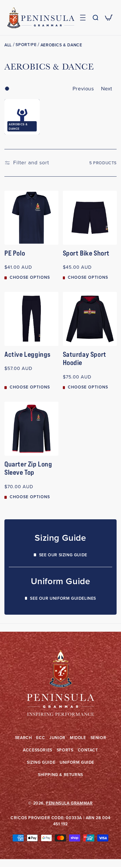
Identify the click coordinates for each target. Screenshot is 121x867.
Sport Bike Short (86, 253)
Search (23, 738)
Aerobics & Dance (61, 45)
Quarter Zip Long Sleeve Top (28, 468)
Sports (65, 750)
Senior (98, 738)
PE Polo (14, 253)
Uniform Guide (77, 762)
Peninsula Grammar (69, 803)
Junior (57, 738)
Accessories (37, 750)
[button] (82, 17)
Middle (78, 738)
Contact (88, 750)
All (8, 45)
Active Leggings (27, 354)
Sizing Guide (41, 762)
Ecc (40, 738)
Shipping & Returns (60, 775)
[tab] (7, 88)
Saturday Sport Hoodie (84, 358)
